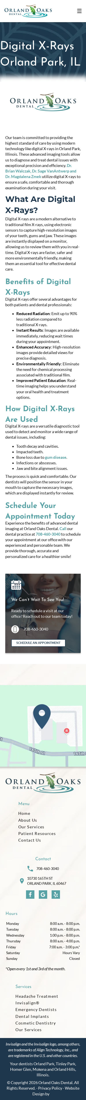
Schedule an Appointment (38, 643)
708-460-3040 (48, 534)
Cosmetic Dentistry (35, 1023)
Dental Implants (32, 1016)
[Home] (28, 11)
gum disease (55, 457)
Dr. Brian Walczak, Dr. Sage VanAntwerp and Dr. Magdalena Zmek (40, 171)
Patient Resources (37, 833)
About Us (27, 820)
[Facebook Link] (30, 894)
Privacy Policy (50, 1088)
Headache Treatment (36, 996)
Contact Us (29, 840)
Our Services (31, 827)
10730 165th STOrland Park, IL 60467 (46, 880)
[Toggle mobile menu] (79, 10)
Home (24, 813)
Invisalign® (27, 1003)
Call (63, 528)
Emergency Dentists (36, 1009)
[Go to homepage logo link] (43, 783)
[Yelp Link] (56, 894)
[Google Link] (43, 894)
